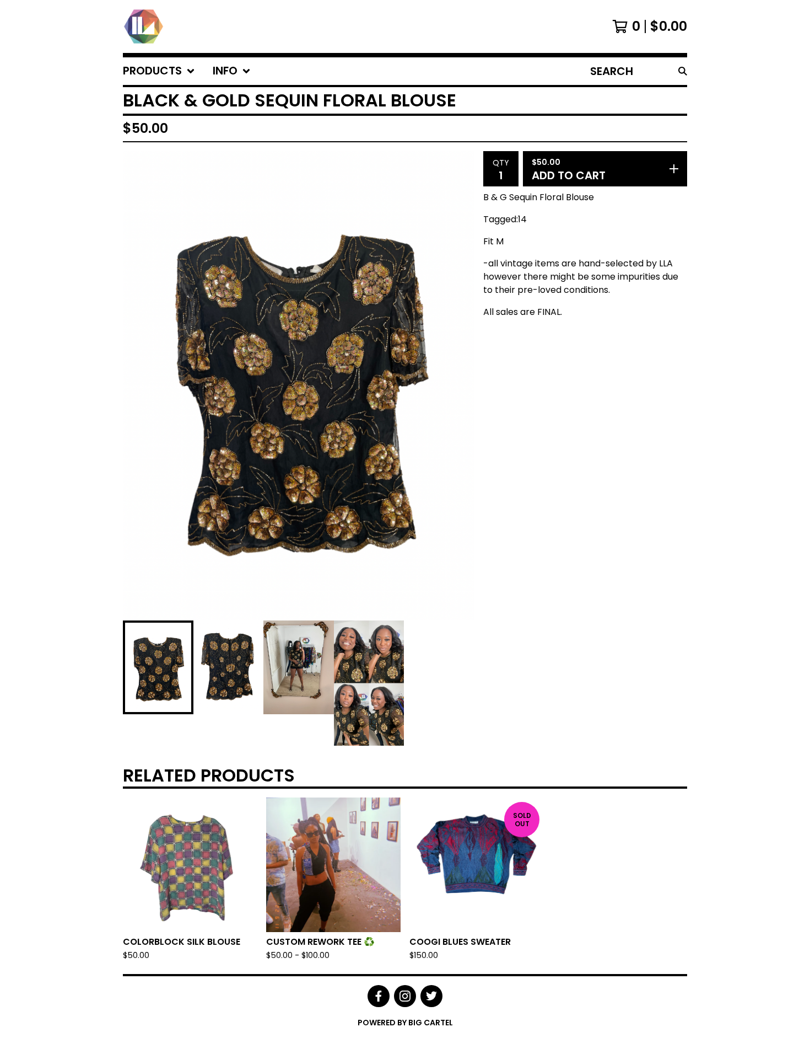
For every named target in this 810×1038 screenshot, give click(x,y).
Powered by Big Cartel (405, 1022)
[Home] (143, 26)
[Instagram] (405, 996)
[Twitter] (431, 996)
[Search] (683, 71)
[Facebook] (379, 996)
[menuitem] (159, 71)
